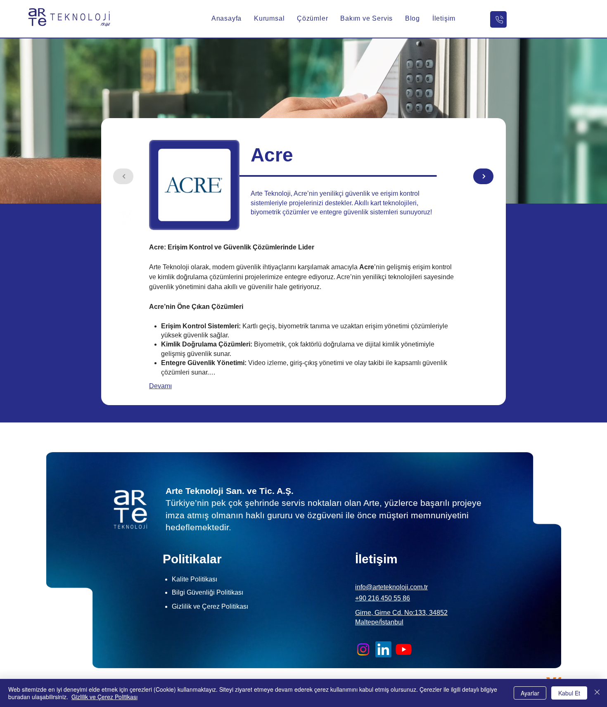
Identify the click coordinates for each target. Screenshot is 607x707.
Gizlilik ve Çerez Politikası (104, 697)
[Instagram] (363, 649)
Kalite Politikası (194, 579)
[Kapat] (597, 693)
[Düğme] (483, 176)
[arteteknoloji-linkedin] (383, 649)
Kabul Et (569, 693)
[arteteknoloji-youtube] (404, 649)
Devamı (160, 385)
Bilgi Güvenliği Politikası (207, 592)
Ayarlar (530, 693)
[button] (269, 18)
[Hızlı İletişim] (498, 19)
